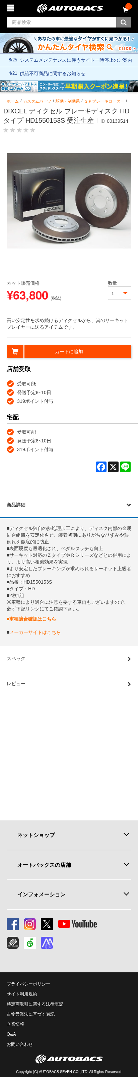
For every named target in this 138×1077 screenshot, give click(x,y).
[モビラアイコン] (47, 943)
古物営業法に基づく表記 (31, 1014)
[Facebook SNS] (13, 924)
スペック (16, 658)
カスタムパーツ (37, 101)
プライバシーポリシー (28, 983)
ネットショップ (36, 835)
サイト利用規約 (22, 994)
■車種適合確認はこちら (31, 619)
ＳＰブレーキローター (104, 101)
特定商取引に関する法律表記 (35, 1004)
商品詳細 (16, 504)
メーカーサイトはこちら (35, 632)
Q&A (11, 1034)
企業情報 (15, 1024)
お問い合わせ (20, 1044)
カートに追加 (69, 351)
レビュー (16, 683)
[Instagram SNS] (30, 924)
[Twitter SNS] (47, 924)
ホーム (13, 101)
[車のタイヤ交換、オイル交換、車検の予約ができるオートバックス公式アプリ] (13, 943)
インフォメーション (41, 894)
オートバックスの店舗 (44, 865)
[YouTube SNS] (77, 924)
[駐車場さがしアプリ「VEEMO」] (30, 943)
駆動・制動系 (68, 101)
